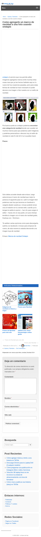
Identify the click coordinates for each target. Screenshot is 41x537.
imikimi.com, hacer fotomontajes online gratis (25, 332)
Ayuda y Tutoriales (13, 16)
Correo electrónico (12, 406)
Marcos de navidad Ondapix (18, 236)
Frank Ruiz (27, 345)
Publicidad (8, 499)
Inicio (4, 16)
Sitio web (8, 415)
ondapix (5, 77)
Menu (3, 8)
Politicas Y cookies (11, 504)
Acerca (7, 506)
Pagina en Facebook (12, 521)
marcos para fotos (16, 352)
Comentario (9, 377)
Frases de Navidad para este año (8, 331)
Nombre (8, 398)
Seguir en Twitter (10, 523)
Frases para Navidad (25, 307)
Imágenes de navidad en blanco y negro (9, 308)
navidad (24, 352)
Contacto (8, 502)
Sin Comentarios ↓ (21, 348)
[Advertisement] (20, 52)
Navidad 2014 (31, 352)
